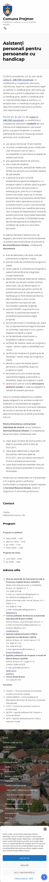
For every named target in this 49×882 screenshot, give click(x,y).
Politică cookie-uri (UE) (13, 742)
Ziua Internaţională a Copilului (19, 794)
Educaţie (8, 818)
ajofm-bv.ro (11, 670)
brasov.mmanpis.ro (14, 652)
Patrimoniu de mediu (14, 808)
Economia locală (12, 813)
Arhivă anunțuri (9, 747)
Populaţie (9, 781)
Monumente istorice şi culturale (18, 804)
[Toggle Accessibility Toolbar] (44, 877)
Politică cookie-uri (21, 878)
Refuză (25, 865)
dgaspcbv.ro (11, 612)
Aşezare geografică (13, 776)
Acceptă (24, 858)
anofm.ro (10, 674)
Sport (7, 822)
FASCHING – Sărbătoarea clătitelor (22, 790)
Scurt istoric (10, 771)
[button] (45, 829)
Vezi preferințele (24, 872)
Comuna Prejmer (18, 19)
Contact (6, 751)
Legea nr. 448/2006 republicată (18, 79)
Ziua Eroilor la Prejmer (16, 799)
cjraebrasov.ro (12, 631)
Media (7, 767)
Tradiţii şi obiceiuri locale (15, 785)
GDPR (31, 878)
